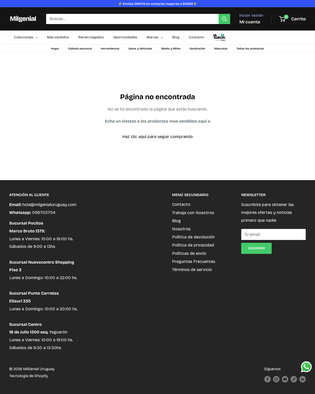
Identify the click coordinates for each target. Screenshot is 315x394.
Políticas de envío (189, 253)
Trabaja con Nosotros (193, 212)
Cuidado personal (80, 48)
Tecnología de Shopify (28, 376)
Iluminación (197, 48)
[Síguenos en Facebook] (267, 379)
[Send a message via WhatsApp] (306, 366)
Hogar (55, 48)
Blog (176, 220)
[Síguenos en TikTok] (294, 379)
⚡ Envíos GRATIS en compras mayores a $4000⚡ (157, 4)
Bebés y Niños (171, 48)
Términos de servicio (192, 269)
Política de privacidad (193, 245)
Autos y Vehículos (140, 48)
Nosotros (181, 228)
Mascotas (221, 48)
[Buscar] (224, 19)
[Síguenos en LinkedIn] (302, 379)
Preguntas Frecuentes (193, 261)
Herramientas (110, 48)
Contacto (181, 204)
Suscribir (256, 248)
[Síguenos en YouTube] (285, 379)
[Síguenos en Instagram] (276, 379)
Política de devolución (193, 237)
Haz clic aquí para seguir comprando (157, 136)
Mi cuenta (249, 22)
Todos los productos (250, 48)
